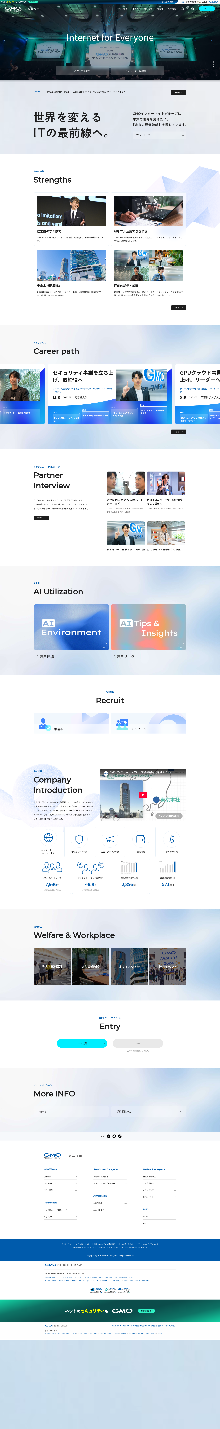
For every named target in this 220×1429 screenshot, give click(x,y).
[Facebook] (192, 9)
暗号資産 (140, 1333)
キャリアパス (49, 1216)
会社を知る (122, 8)
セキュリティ (93, 1333)
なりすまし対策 (128, 1281)
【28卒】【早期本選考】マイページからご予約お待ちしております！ (94, 92)
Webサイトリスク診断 (105, 1277)
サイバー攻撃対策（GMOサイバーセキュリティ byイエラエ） (76, 1281)
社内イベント (148, 1197)
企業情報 (47, 1176)
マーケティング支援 (105, 1333)
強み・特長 (48, 1190)
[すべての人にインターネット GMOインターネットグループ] (202, 2)
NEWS (145, 1216)
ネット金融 (132, 1333)
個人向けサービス (151, 1333)
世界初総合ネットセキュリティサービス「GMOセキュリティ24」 (63, 1277)
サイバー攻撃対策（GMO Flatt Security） (109, 1281)
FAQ (144, 1223)
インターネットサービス (52, 1333)
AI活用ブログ (98, 1210)
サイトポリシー (67, 1244)
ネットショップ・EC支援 (69, 1333)
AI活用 (160, 8)
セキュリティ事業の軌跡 (142, 1281)
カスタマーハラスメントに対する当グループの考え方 (129, 1247)
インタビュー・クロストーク (55, 1210)
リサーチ (116, 1333)
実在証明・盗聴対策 (51, 1281)
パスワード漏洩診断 (91, 1277)
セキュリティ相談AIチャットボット (125, 1277)
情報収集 (124, 1333)
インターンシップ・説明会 (104, 1183)
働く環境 (148, 8)
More (177, 92)
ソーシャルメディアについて (148, 1244)
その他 (160, 1333)
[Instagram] (182, 9)
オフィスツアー (149, 1190)
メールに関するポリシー (126, 1244)
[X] (187, 9)
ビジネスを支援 (82, 1333)
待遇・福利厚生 (149, 1176)
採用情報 (172, 8)
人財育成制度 (148, 1183)
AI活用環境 (97, 1203)
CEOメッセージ (50, 1183)
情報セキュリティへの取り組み (104, 1244)
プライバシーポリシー (83, 1244)
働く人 (136, 8)
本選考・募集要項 (100, 1176)
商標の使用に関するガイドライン (84, 1247)
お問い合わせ (103, 1247)
